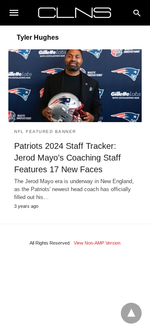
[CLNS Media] (74, 12)
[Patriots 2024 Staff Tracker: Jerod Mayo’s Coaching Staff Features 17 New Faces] (75, 85)
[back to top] (131, 313)
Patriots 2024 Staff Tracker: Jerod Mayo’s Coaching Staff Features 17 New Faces (67, 157)
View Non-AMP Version (97, 242)
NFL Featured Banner (45, 131)
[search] (137, 13)
